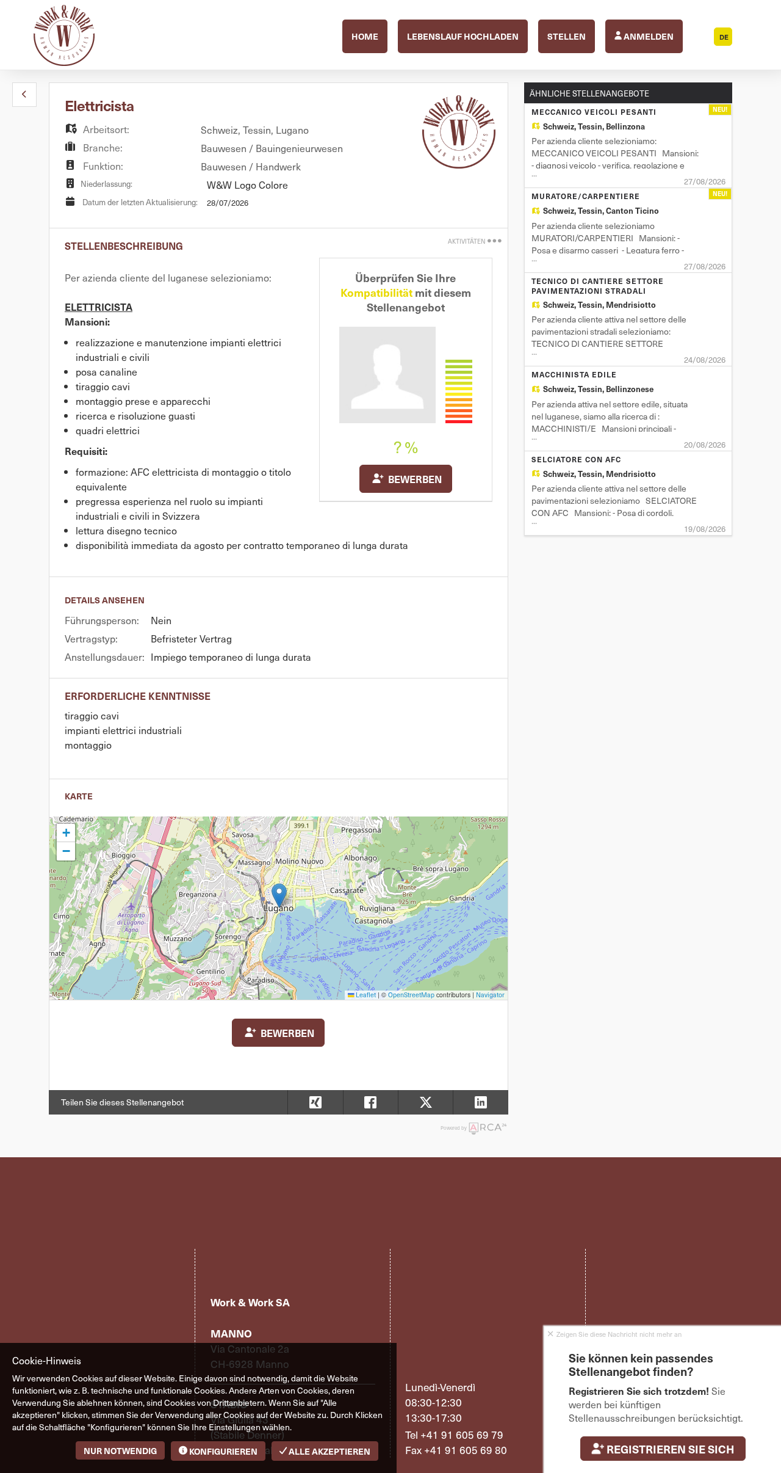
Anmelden (648, 36)
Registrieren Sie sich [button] (670, 1449)
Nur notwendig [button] (120, 1450)
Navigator (490, 995)
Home (364, 36)
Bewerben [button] (414, 479)
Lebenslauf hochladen (463, 36)
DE (724, 37)
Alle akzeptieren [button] (328, 1451)
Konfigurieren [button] (222, 1451)
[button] (24, 94)
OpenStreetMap (411, 995)
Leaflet (365, 995)
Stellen (566, 36)
